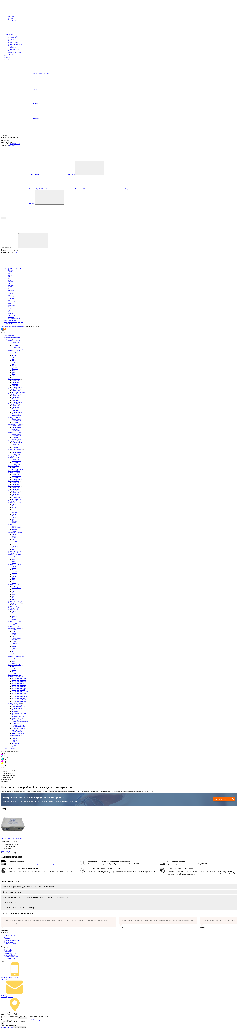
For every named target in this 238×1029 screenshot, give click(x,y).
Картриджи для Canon (19, 680)
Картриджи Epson (14, 394)
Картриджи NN (13, 609)
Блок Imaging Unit (17, 718)
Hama (13, 742)
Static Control (12, 315)
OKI (9, 283)
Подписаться (22, 1018)
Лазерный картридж (18, 705)
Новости (7, 56)
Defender (14, 738)
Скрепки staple (16, 730)
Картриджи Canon (14, 379)
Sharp (10, 292)
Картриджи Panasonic (15, 449)
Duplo (10, 273)
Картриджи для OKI (18, 690)
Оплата (34, 89)
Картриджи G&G (13, 553)
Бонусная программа (14, 52)
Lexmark (10, 281)
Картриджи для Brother (19, 678)
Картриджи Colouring (15, 532)
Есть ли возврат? (9, 902)
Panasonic (11, 285)
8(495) (15, 144)
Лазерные (15, 384)
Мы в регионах (13, 37)
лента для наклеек (8, 777)
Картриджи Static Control (16, 656)
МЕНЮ (3, 218)
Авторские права (13, 36)
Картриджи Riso (13, 466)
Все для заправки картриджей (13, 322)
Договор (11, 39)
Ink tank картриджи (18, 716)
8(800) (14, 145)
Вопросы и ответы (14, 51)
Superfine (11, 317)
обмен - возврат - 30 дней (40, 73)
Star (13, 359)
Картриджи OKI (13, 441)
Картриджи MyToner (14, 608)
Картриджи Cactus (14, 350)
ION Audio (15, 743)
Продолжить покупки (20, 1027)
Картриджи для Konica (19, 685)
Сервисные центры (14, 49)
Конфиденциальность (15, 20)
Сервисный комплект (19, 728)
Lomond (10, 307)
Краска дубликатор (18, 733)
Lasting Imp (11, 305)
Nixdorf (14, 355)
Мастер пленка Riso (18, 469)
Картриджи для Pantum (19, 693)
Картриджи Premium (14, 621)
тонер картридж (8, 773)
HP (9, 276)
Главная (3, 326)
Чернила (14, 715)
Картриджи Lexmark (14, 432)
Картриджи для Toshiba (19, 700)
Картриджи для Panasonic (20, 691)
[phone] (15, 160)
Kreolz (14, 745)
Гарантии (11, 16)
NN (9, 310)
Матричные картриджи (19, 349)
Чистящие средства (14, 318)
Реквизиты (11, 18)
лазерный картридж (9, 770)
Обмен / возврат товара (11, 940)
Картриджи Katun (13, 584)
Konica (10, 278)
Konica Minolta (16, 527)
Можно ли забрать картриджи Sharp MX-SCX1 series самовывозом (28, 887)
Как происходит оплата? (12, 892)
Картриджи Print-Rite (14, 626)
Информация (8, 34)
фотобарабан (7, 779)
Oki (13, 357)
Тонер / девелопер (17, 731)
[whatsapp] (71, 160)
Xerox (10, 295)
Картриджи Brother (14, 340)
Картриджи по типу (14, 703)
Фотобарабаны (16, 415)
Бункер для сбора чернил (20, 721)
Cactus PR (11, 297)
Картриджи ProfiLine (14, 628)
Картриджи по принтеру (16, 676)
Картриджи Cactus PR (15, 502)
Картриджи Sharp (13, 481)
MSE (9, 308)
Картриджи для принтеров (13, 268)
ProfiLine (11, 313)
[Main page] (15, 134)
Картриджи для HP (18, 683)
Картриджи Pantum (14, 456)
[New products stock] (1, 249)
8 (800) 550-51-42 (220, 799)
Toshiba (10, 293)
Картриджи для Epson (19, 681)
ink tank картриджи (9, 775)
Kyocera (10, 280)
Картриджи (20, 326)
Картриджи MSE (13, 606)
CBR (13, 736)
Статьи (10, 54)
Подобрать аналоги (7, 851)
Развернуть (4, 765)
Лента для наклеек (18, 710)
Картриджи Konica (14, 417)
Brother (10, 270)
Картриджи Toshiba (14, 486)
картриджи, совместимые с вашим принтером (45, 864)
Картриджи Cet (13, 524)
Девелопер (15, 723)
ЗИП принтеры (9, 335)
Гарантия (11, 41)
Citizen (14, 633)
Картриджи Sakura (14, 471)
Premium (10, 312)
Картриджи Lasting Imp (15, 601)
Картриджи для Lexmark (19, 688)
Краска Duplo (16, 390)
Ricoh (10, 287)
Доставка (35, 104)
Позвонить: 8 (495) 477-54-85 (38, 189)
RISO (13, 594)
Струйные (15, 345)
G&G (10, 300)
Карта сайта (8, 950)
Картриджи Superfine (14, 665)
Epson (10, 275)
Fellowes (14, 740)
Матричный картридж (19, 713)
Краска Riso (15, 467)
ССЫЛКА (17, 252)
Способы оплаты (9, 935)
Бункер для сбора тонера (20, 720)
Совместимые (16, 344)
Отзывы (7, 57)
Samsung (11, 290)
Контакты (35, 118)
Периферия (8, 323)
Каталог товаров (11, 326)
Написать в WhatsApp (82, 189)
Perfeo (14, 747)
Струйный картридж (18, 706)
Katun (10, 303)
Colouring (11, 298)
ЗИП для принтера (10, 320)
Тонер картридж (17, 347)
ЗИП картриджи (9, 748)
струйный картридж (9, 771)
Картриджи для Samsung (19, 696)
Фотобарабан (16, 711)
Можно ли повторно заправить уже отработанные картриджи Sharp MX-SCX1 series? (36, 897)
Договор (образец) (10, 953)
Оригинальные (16, 342)
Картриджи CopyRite (14, 675)
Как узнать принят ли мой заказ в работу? (19, 908)
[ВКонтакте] (2, 329)
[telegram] (43, 160)
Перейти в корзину (7, 1027)
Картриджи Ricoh (13, 457)
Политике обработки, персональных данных (38, 1020)
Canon (10, 271)
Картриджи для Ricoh (19, 695)
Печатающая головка (18, 414)
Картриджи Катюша (14, 501)
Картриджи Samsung (14, 472)
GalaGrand (11, 302)
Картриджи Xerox (14, 491)
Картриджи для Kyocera (19, 686)
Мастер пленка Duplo (18, 392)
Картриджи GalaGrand (15, 554)
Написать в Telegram (123, 189)
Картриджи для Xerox (19, 701)
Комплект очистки (18, 725)
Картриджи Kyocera (14, 424)
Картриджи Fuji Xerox (15, 551)
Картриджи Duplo (14, 389)
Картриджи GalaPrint (14, 564)
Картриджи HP (13, 404)
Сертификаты (12, 47)
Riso (9, 288)
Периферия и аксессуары (12, 337)
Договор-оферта (13, 42)
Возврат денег (12, 46)
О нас (6, 15)
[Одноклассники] (4, 329)
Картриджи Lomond (14, 603)
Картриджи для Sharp (18, 698)
